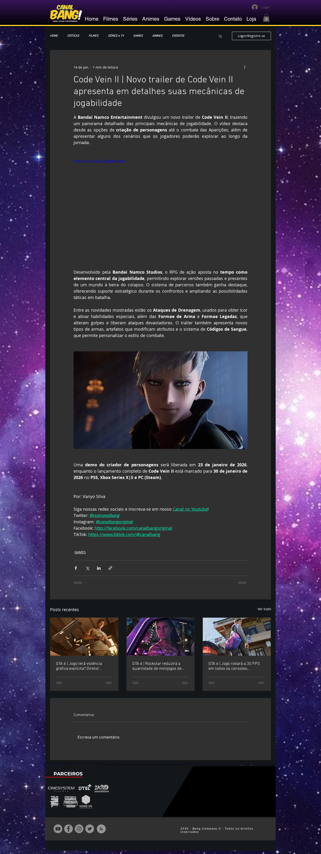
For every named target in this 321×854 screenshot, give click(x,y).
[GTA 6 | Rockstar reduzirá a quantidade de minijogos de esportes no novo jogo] (161, 637)
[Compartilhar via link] (110, 568)
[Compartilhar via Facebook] (76, 568)
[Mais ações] (244, 67)
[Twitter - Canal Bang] (89, 832)
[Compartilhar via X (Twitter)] (87, 568)
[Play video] (160, 207)
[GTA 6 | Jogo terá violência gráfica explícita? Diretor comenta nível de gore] (84, 637)
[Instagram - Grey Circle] (79, 832)
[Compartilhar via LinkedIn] (99, 568)
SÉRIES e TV (116, 36)
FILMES (93, 36)
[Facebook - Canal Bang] (68, 832)
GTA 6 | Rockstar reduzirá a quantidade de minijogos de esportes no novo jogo (157, 666)
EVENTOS (178, 36)
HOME (54, 36)
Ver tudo (264, 609)
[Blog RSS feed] (101, 833)
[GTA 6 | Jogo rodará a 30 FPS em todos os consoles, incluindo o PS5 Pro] (237, 637)
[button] (266, 18)
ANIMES (157, 36)
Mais (197, 36)
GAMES (138, 36)
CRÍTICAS (73, 36)
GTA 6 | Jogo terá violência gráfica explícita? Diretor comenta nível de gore (79, 666)
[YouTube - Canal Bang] (58, 832)
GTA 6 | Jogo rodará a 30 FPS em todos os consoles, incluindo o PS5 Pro (234, 666)
